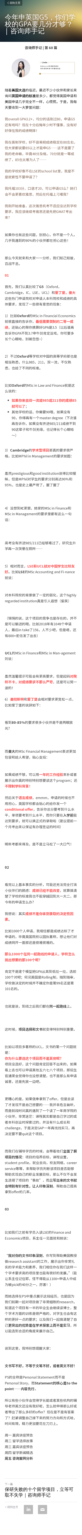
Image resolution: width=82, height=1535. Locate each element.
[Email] (42, 1509)
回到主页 (15, 2)
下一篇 (9, 1484)
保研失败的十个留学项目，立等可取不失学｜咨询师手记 (39, 1492)
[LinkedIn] (28, 1509)
